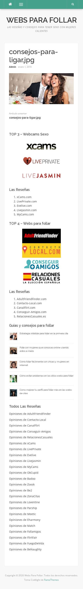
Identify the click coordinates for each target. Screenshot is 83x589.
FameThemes (51, 579)
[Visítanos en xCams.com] (41, 146)
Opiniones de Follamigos (25, 531)
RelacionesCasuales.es (31, 316)
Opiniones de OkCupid (23, 472)
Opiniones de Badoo (22, 478)
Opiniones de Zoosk (22, 484)
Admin (12, 66)
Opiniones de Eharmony (24, 520)
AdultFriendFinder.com (32, 299)
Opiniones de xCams (22, 443)
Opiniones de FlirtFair (23, 537)
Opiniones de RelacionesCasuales (31, 437)
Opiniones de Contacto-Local (27, 420)
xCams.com (24, 197)
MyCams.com (25, 214)
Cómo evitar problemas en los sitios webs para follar (46, 375)
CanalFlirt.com (26, 307)
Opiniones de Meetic (22, 514)
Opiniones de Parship (23, 508)
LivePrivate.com (27, 201)
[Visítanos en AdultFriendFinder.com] (41, 236)
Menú (19, 4)
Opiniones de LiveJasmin (25, 461)
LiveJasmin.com (27, 210)
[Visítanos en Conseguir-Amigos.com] (41, 264)
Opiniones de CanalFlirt (24, 425)
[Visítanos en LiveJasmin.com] (41, 175)
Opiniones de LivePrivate (25, 449)
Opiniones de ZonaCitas (24, 496)
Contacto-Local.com (29, 303)
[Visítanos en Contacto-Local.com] (41, 250)
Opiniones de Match (22, 526)
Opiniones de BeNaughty (25, 549)
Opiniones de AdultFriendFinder (30, 414)
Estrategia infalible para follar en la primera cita (44, 333)
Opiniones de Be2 (20, 490)
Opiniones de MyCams (23, 467)
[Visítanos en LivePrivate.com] (41, 161)
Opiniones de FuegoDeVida (26, 543)
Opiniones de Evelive (22, 455)
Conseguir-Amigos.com (32, 312)
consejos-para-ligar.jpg (25, 117)
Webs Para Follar (41, 20)
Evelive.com (24, 205)
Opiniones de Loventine (24, 502)
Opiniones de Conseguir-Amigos (30, 431)
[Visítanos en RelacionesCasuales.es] (41, 278)
